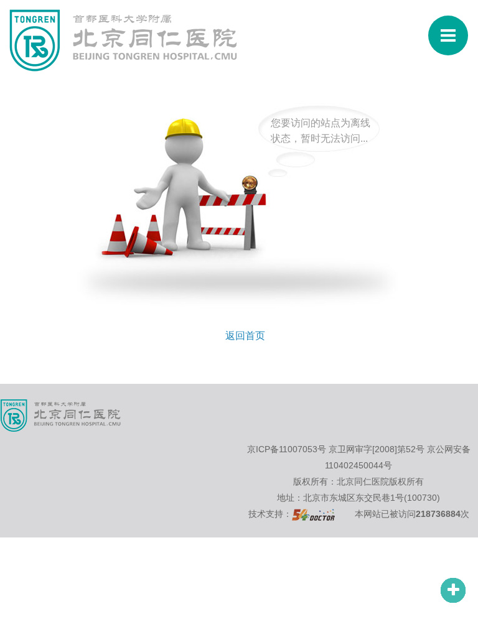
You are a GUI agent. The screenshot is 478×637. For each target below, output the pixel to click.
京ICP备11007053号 (286, 449)
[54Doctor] (313, 514)
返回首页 (245, 335)
